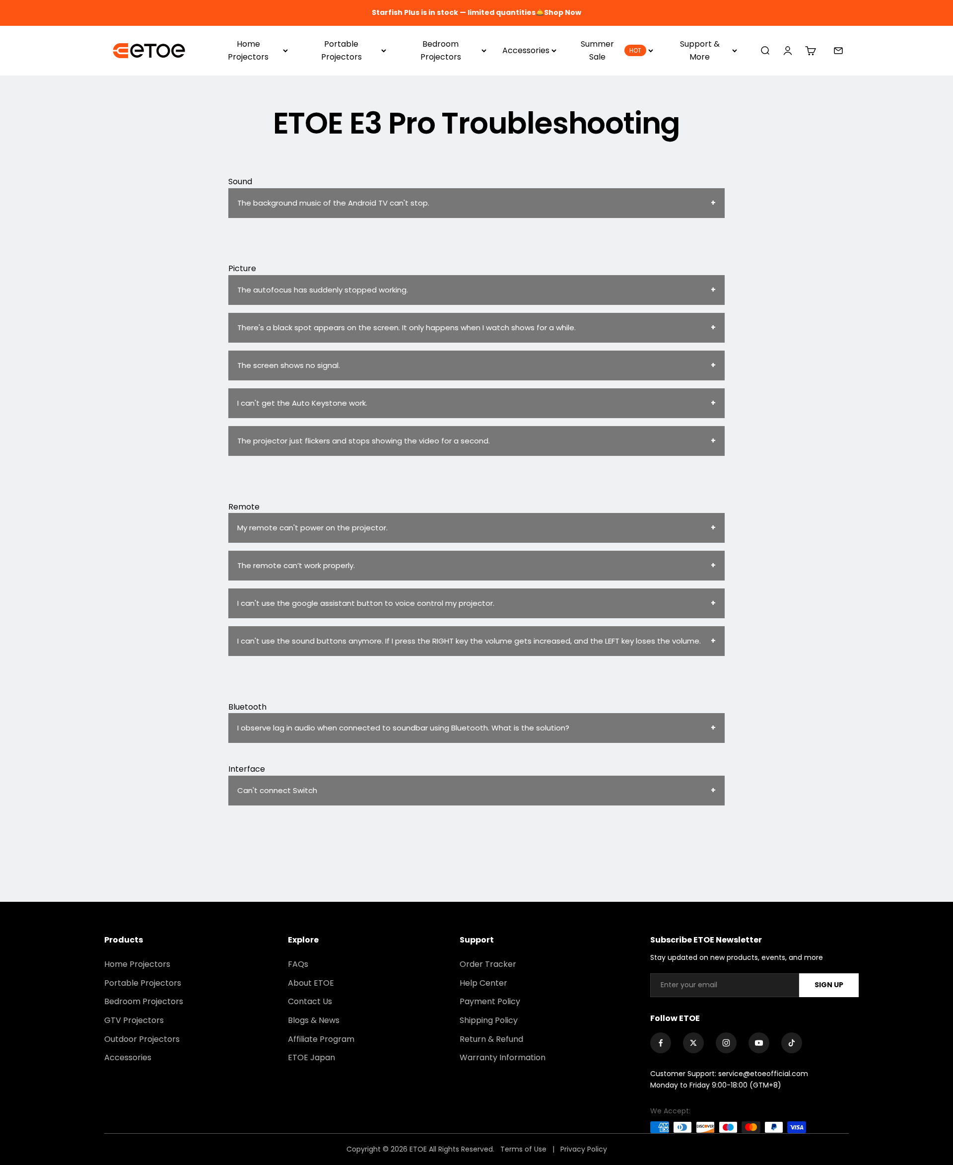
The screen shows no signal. (288, 365)
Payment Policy (490, 1001)
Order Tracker (488, 964)
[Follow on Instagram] (726, 1042)
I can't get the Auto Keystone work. (302, 403)
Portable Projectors (341, 50)
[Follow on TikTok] (791, 1042)
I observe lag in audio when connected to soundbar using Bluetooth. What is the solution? (403, 728)
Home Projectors (248, 50)
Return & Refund (491, 1039)
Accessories (525, 50)
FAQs (298, 964)
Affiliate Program (321, 1039)
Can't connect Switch (277, 790)
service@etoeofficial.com (763, 1074)
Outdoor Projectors (142, 1039)
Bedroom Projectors (440, 50)
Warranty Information (502, 1057)
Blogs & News (314, 1020)
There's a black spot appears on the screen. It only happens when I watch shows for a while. (406, 327)
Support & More (700, 50)
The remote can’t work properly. (296, 565)
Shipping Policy (489, 1020)
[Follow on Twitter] (693, 1042)
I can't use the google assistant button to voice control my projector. (365, 603)
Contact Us (310, 1001)
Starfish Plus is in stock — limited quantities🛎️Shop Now (476, 12)
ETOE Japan (311, 1057)
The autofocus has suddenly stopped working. (322, 290)
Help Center (483, 983)
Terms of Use (524, 1149)
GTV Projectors (134, 1020)
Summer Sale (611, 50)
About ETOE (311, 983)
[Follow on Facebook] (660, 1042)
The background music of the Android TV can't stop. (333, 203)
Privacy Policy (583, 1149)
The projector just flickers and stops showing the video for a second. (363, 441)
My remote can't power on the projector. (312, 527)
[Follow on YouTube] (759, 1042)
